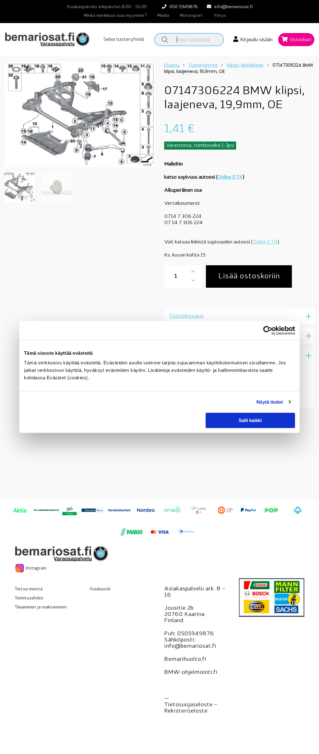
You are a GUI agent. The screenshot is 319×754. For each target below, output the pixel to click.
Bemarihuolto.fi (185, 659)
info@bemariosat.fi (233, 7)
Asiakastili (99, 589)
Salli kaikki (250, 420)
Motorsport (191, 15)
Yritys (219, 15)
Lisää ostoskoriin (249, 276)
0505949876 (195, 634)
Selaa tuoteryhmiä (123, 39)
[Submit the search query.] (165, 39)
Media (163, 15)
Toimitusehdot (29, 598)
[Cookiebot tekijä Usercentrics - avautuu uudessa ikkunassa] (267, 330)
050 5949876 (183, 7)
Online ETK (230, 177)
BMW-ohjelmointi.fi (190, 672)
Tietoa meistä (29, 589)
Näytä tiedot (269, 402)
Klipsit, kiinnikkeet (245, 65)
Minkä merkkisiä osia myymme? (115, 15)
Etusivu (171, 65)
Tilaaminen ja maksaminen (41, 607)
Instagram (35, 568)
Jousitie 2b (178, 608)
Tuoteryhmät (203, 65)
